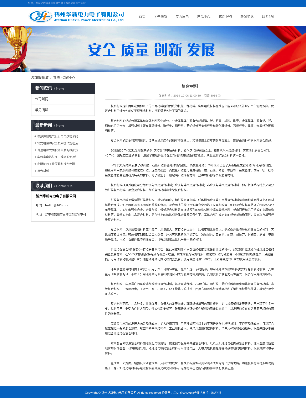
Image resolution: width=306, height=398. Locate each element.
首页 (142, 16)
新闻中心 (69, 77)
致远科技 (216, 392)
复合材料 (43, 171)
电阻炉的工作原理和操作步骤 (56, 163)
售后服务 (225, 16)
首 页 (56, 77)
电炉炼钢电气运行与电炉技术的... (59, 136)
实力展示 (182, 16)
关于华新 (160, 16)
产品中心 (203, 16)
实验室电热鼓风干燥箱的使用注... (59, 157)
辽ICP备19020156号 (185, 392)
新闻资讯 (247, 16)
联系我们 (268, 16)
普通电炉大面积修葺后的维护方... (59, 150)
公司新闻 (41, 99)
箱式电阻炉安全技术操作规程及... (59, 143)
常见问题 (41, 110)
